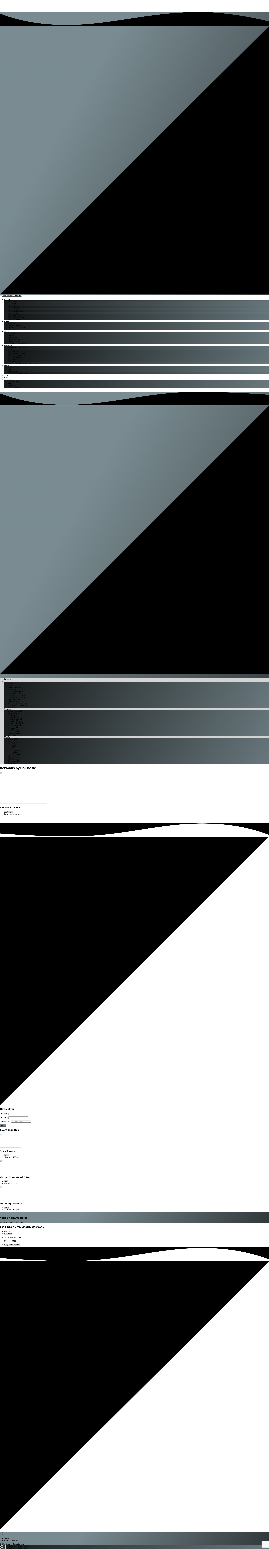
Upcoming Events (14, 325)
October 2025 (13, 759)
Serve (6, 375)
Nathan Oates (17, 814)
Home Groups (13, 335)
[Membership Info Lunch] (10, 1199)
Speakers (7, 709)
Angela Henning (14, 711)
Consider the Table (15, 691)
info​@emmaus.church (12, 1245)
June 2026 (12, 743)
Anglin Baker (13, 713)
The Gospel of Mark (15, 697)
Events (6, 321)
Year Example (17, 319)
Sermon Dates (13, 313)
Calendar (11, 323)
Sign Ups (11, 329)
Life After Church (10, 807)
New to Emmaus (7, 1151)
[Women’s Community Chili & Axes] (10, 1173)
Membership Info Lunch (11, 1203)
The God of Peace (14, 693)
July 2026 (11, 741)
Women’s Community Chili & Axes (15, 1177)
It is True (11, 689)
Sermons (7, 299)
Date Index (16, 315)
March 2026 (12, 749)
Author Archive (18, 359)
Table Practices (14, 687)
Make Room (12, 685)
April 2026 (12, 747)
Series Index (17, 307)
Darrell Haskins (14, 725)
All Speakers (12, 735)
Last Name (4, 1117)
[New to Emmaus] (10, 1147)
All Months (12, 763)
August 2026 (13, 739)
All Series (11, 707)
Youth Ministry (13, 341)
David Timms (13, 729)
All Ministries (13, 333)
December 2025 (14, 755)
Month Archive (18, 361)
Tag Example (17, 355)
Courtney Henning (15, 723)
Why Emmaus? (13, 387)
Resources (8, 345)
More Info (8, 1231)
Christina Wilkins (14, 719)
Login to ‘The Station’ (11, 1540)
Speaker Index (18, 311)
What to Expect (14, 381)
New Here (8, 379)
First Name (4, 1114)
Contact (7, 365)
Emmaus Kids (13, 337)
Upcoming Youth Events (17, 327)
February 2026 (13, 751)
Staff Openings (13, 371)
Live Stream (12, 301)
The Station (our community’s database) (22, 363)
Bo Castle (11, 715)
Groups (7, 331)
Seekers (11, 683)
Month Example (18, 317)
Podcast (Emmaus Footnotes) (19, 347)
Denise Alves (13, 731)
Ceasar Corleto (13, 717)
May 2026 (12, 745)
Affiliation (12, 385)
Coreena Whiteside (15, 721)
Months (7, 737)
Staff (10, 369)
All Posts (16, 351)
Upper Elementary (15, 339)
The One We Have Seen (16, 705)
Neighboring (13, 701)
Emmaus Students (14, 733)
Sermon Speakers (14, 309)
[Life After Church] (23, 803)
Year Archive (17, 357)
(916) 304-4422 (10, 1241)
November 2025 (14, 757)
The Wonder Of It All (16, 695)
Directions (8, 1234)
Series (6, 681)
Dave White (12, 727)
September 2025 (14, 761)
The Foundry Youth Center (17, 343)
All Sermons (12, 303)
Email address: (5, 1121)
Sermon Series (13, 305)
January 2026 (13, 753)
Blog (10, 349)
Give (6, 377)
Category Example (19, 353)
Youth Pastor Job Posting (22, 373)
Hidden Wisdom (14, 699)
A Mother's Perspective (17, 703)
